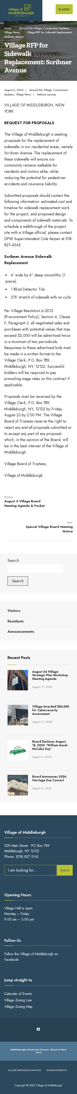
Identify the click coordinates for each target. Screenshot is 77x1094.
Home (7, 28)
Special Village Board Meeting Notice (49, 527)
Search (13, 560)
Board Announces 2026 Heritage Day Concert (49, 778)
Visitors (13, 610)
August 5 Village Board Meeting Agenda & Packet (24, 501)
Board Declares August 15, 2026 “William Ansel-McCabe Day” (50, 745)
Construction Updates (56, 28)
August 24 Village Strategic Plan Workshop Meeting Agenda (50, 675)
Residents (15, 621)
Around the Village (30, 28)
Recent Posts (18, 657)
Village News (12, 32)
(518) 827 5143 (27, 856)
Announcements (20, 631)
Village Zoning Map (18, 1006)
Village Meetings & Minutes (24, 1070)
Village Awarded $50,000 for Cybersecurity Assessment (50, 710)
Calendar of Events (18, 993)
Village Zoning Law (18, 1000)
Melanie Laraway (46, 95)
